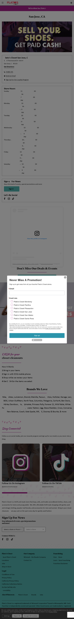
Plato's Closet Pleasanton (23, 308)
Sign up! (37, 335)
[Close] (65, 277)
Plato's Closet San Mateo (23, 315)
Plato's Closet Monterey (23, 301)
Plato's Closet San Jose (23, 311)
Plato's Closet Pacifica (22, 305)
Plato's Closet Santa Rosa (24, 318)
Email (11, 288)
